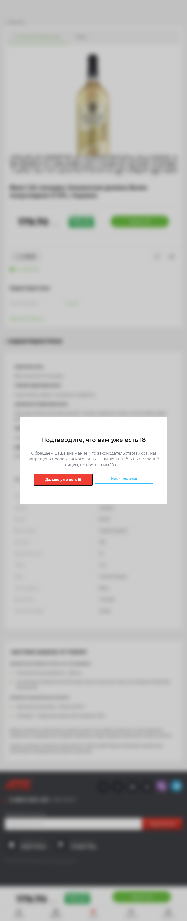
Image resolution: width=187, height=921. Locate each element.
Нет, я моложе (124, 478)
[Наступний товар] (167, 429)
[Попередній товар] (19, 429)
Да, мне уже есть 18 (63, 479)
